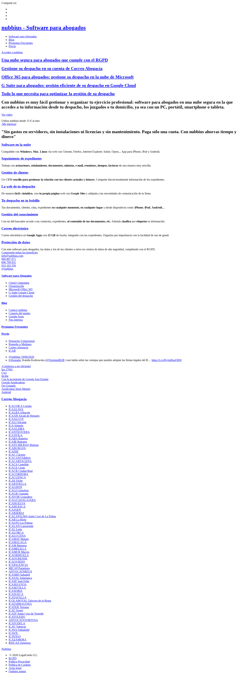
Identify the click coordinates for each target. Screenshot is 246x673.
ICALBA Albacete (19, 412)
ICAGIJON (15, 487)
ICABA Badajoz (18, 438)
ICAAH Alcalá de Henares (24, 415)
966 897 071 (8, 259)
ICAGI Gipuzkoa (19, 490)
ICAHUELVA (17, 503)
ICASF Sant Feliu (19, 581)
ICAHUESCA (17, 506)
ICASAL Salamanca (20, 577)
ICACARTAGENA (20, 461)
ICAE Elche (16, 480)
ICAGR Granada (18, 493)
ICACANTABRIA (20, 457)
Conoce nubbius (18, 310)
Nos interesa (16, 319)
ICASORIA (16, 590)
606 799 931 (8, 262)
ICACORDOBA (18, 474)
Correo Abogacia (18, 347)
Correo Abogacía (14, 399)
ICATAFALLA (17, 597)
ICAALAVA (16, 409)
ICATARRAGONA (20, 603)
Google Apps (16, 316)
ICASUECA (16, 594)
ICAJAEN (15, 509)
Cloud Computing (19, 282)
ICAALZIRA (16, 428)
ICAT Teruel (16, 610)
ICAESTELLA (17, 483)
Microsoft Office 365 (21, 289)
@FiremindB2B (55, 360)
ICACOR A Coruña (20, 406)
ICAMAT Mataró (19, 539)
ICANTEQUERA (19, 432)
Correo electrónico (14, 228)
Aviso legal (15, 668)
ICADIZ (14, 451)
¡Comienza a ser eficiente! (16, 366)
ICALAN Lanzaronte (21, 526)
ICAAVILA (16, 435)
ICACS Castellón (19, 464)
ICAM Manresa (18, 545)
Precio (12, 46)
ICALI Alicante (17, 422)
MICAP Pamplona (19, 568)
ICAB (12, 350)
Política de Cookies (20, 664)
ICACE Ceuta (17, 467)
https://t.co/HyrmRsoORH (167, 360)
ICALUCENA (17, 535)
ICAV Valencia (17, 626)
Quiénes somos (17, 671)
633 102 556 (8, 265)
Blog (11, 39)
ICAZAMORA (17, 639)
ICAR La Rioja (17, 519)
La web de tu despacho (18, 186)
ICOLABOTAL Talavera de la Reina (30, 600)
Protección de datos (15, 242)
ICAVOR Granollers (20, 496)
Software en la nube (16, 144)
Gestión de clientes (14, 172)
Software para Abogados (23, 36)
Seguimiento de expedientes (21, 158)
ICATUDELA (17, 623)
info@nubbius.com (12, 255)
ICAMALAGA (18, 542)
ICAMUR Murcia (19, 552)
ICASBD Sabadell (19, 574)
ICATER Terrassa (19, 607)
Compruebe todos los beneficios (19, 252)
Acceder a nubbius (12, 52)
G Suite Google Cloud (21, 292)
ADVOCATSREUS (20, 571)
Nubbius (6, 648)
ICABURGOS (17, 448)
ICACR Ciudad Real (21, 470)
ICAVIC (13, 633)
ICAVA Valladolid (19, 629)
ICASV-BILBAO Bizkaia (24, 445)
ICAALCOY (16, 419)
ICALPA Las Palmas (21, 522)
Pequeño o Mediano (20, 344)
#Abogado (15, 360)
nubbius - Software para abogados (43, 27)
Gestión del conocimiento (19, 214)
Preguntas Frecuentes (21, 43)
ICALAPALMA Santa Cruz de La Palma (32, 516)
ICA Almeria (16, 425)
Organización (16, 286)
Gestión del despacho (21, 295)
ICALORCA (16, 532)
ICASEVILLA (17, 587)
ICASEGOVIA (18, 584)
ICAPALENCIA (18, 565)
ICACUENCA (17, 477)
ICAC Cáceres (17, 454)
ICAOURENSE (18, 558)
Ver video (6, 114)
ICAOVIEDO (17, 561)
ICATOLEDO (17, 616)
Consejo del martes (19, 313)
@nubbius (7, 268)
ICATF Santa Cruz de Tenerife (26, 613)
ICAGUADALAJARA (22, 500)
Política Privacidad (19, 661)
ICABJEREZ (16, 513)
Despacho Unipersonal (22, 341)
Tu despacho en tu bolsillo (20, 200)
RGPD (13, 658)
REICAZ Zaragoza (20, 642)
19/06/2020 (27, 356)
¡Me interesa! (8, 124)
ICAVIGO (15, 636)
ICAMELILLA (17, 548)
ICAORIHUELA (19, 555)
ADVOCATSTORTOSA (23, 620)
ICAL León (15, 529)
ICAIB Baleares (18, 441)
